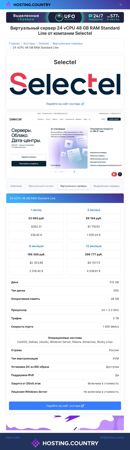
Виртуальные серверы (68, 43)
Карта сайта (13, 437)
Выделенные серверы (107, 185)
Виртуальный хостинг (41, 185)
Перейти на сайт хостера (63, 103)
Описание (16, 185)
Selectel (44, 43)
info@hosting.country (112, 437)
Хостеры (29, 43)
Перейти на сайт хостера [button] (63, 405)
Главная (14, 43)
